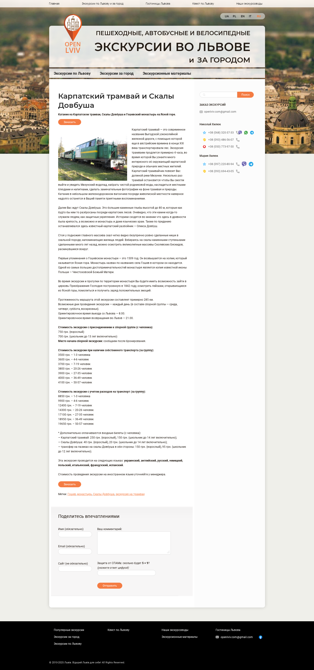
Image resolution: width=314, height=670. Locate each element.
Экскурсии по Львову (72, 73)
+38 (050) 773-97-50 (221, 146)
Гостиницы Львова (158, 3)
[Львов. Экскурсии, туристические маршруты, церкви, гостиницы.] (73, 33)
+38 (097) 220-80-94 (221, 164)
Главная (54, 3)
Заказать (70, 122)
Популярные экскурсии (69, 630)
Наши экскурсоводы (249, 3)
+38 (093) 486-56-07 (221, 139)
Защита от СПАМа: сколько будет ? (123, 563)
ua (226, 16)
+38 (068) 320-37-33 (221, 132)
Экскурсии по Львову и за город (102, 3)
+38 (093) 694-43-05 (221, 171)
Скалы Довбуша (103, 494)
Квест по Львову (203, 3)
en (242, 16)
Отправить (110, 585)
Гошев (72, 494)
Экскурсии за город (117, 73)
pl (234, 16)
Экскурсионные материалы (167, 73)
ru (258, 16)
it (250, 16)
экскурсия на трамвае (130, 494)
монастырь (84, 494)
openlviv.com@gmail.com (220, 111)
